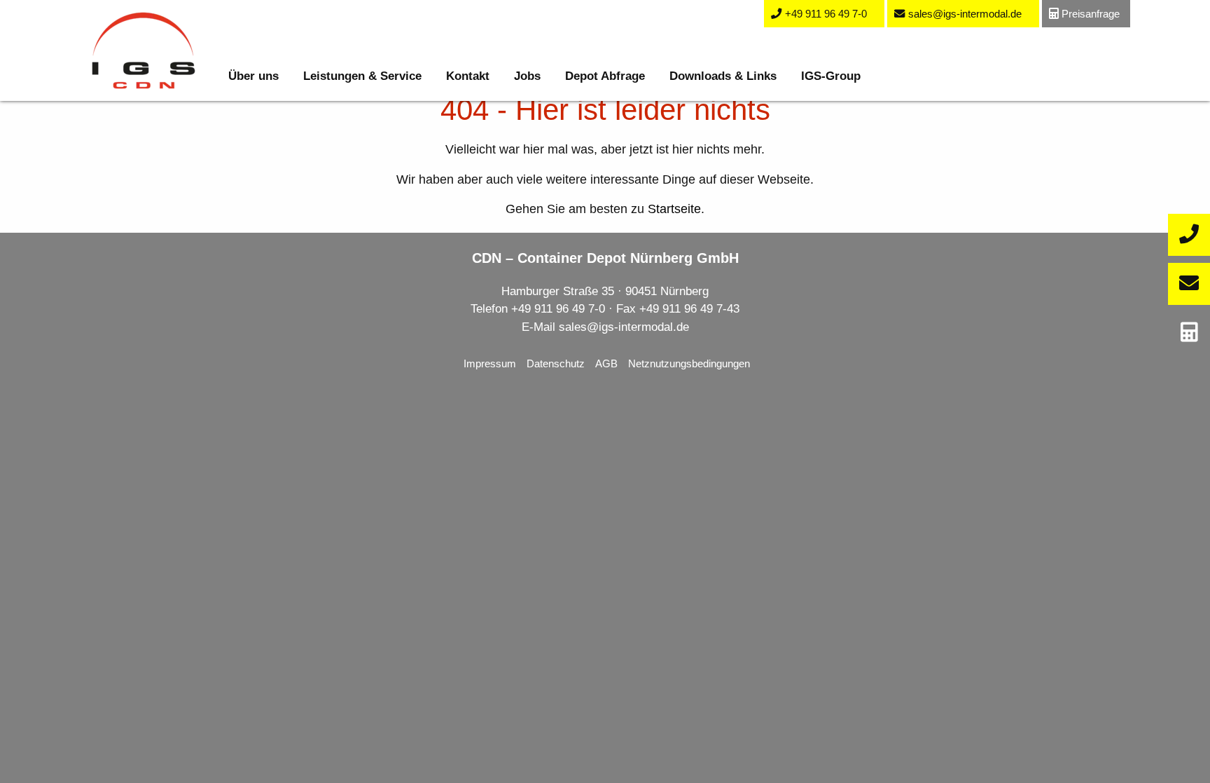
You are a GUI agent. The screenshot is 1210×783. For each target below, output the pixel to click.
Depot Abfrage (605, 76)
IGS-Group (831, 76)
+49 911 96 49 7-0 (558, 308)
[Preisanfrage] (1189, 333)
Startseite (674, 209)
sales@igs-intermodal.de (624, 327)
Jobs (527, 76)
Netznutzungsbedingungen (689, 363)
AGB (606, 363)
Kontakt (467, 76)
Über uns (253, 76)
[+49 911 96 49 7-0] (1189, 235)
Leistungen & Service (362, 76)
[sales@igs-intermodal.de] (1189, 284)
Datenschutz (556, 363)
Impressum (490, 363)
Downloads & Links (723, 76)
